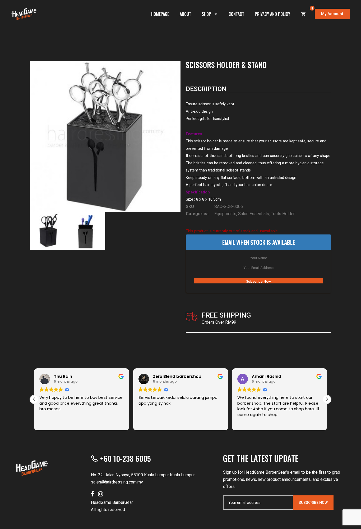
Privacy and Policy (272, 14)
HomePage (160, 14)
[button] (327, 399)
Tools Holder (283, 213)
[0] (303, 14)
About (185, 14)
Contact (236, 14)
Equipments (225, 213)
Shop (206, 14)
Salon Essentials (253, 213)
